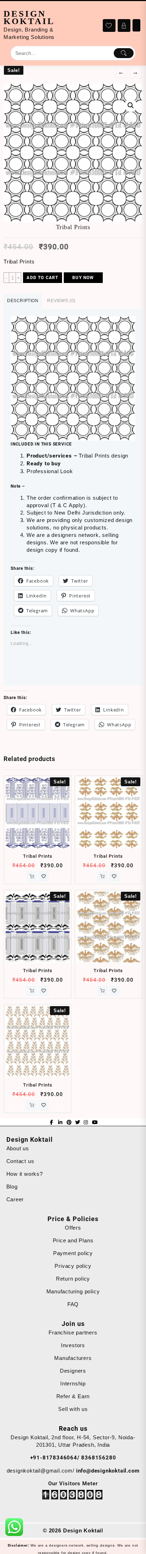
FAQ (73, 1304)
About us (17, 1148)
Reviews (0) (61, 300)
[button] (73, 378)
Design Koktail (29, 17)
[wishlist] (43, 876)
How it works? (24, 1174)
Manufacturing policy (73, 1291)
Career (15, 1199)
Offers (73, 1228)
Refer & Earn (73, 1396)
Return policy (73, 1279)
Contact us (20, 1161)
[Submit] (124, 53)
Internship (73, 1383)
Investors (73, 1345)
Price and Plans (73, 1240)
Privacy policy (73, 1266)
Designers (73, 1371)
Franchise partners (73, 1332)
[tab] (23, 301)
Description (23, 300)
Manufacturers (72, 1358)
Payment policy (73, 1253)
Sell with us (73, 1409)
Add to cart (42, 277)
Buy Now (83, 277)
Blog (12, 1187)
